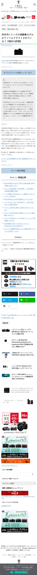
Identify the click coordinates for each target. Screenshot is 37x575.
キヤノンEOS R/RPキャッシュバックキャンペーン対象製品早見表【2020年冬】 (22, 376)
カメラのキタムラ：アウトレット (12, 496)
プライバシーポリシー (9, 465)
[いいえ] (35, 569)
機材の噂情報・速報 (8, 317)
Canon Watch (5, 60)
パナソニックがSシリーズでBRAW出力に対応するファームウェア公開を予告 (22, 332)
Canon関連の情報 (12, 315)
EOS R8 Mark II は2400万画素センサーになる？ (18, 199)
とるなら (18, 6)
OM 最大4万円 (6, 506)
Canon (5, 315)
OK (12, 572)
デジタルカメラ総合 (27, 315)
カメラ (19, 315)
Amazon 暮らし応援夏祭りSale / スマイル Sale (14, 11)
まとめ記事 (33, 11)
